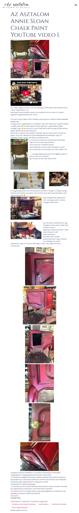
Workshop (31, 484)
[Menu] (76, 5)
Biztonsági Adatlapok (20, 507)
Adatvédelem (44, 504)
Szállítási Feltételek (59, 504)
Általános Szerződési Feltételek (24, 504)
